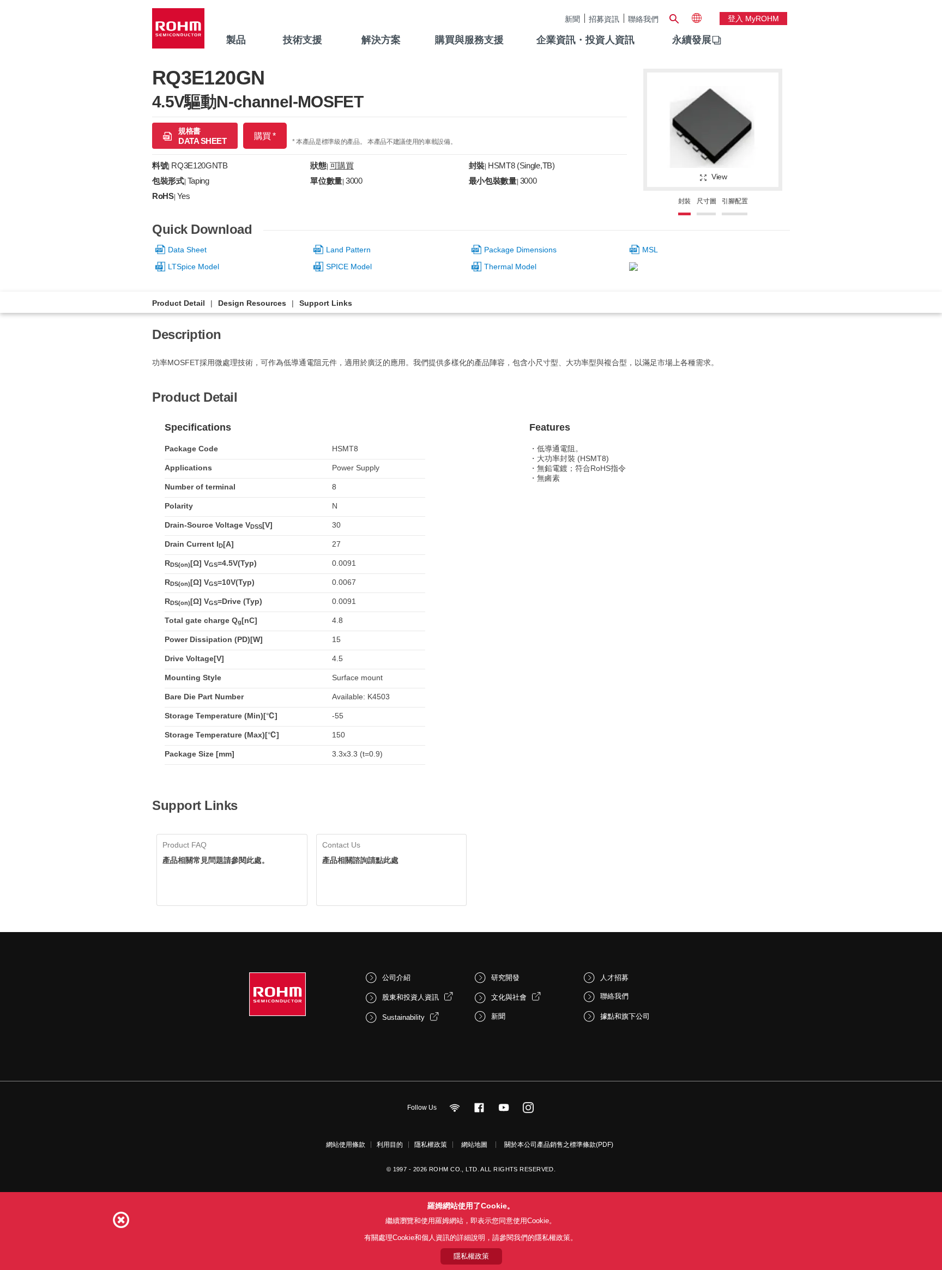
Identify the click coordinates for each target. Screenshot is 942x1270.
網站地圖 (474, 1144)
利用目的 (390, 1144)
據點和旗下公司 (625, 1016)
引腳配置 (734, 201)
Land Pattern (348, 249)
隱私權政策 (430, 1144)
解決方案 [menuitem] (381, 39)
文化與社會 (509, 997)
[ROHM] (178, 32)
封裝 (684, 201)
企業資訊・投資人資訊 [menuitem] (585, 39)
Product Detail (178, 303)
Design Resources (252, 303)
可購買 (342, 165)
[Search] (674, 17)
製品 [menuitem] (236, 39)
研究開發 (505, 977)
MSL (650, 249)
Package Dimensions (520, 249)
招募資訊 (604, 19)
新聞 (572, 19)
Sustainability (403, 1017)
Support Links (325, 303)
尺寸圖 (706, 201)
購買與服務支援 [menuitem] (469, 39)
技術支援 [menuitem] (302, 39)
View (719, 176)
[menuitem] (692, 40)
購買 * (265, 136)
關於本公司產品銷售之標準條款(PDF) (558, 1144)
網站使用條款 (345, 1144)
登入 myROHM (753, 18)
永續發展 (691, 39)
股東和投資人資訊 (410, 997)
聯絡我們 (643, 19)
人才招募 (614, 977)
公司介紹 (396, 977)
